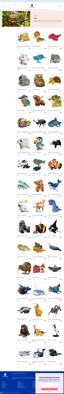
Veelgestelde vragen (20, 383)
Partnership (3, 387)
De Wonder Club (4, 384)
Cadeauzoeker (48, 2)
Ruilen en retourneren (20, 386)
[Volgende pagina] (40, 366)
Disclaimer (34, 385)
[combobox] (61, 2)
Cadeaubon (43, 2)
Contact (58, 2)
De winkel (3, 385)
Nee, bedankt (49, 391)
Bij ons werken (4, 386)
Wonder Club (54, 2)
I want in (49, 389)
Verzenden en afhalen (20, 385)
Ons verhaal (4, 383)
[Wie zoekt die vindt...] (3, 6)
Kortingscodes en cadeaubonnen (22, 387)
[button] (28, 9)
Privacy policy (35, 387)
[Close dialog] (62, 374)
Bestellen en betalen (20, 384)
